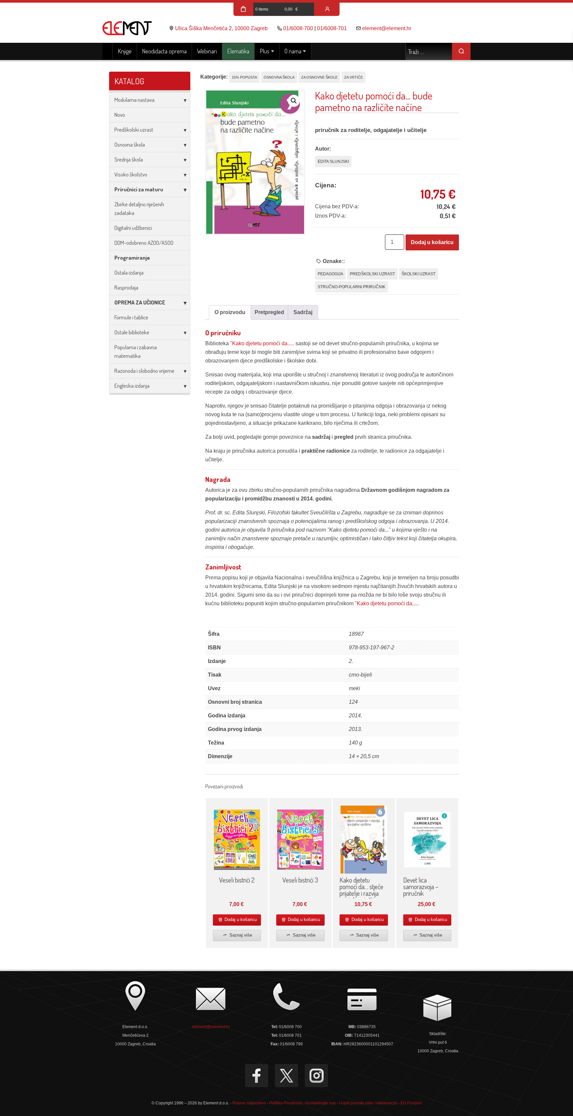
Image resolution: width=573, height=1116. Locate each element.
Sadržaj (302, 312)
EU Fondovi (411, 1103)
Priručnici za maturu (138, 189)
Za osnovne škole (319, 77)
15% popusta (244, 77)
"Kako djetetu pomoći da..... (262, 343)
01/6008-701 (332, 28)
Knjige (125, 51)
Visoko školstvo (130, 174)
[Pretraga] (461, 51)
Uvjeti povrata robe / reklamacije (368, 1103)
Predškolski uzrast (133, 129)
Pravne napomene (249, 1103)
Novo (119, 114)
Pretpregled (269, 312)
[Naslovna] (107, 51)
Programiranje (132, 257)
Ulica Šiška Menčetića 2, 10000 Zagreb (221, 28)
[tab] (230, 312)
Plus (264, 51)
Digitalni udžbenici (133, 227)
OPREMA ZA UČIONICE (139, 302)
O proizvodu (230, 312)
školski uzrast (418, 274)
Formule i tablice (131, 317)
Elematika (238, 51)
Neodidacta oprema (164, 51)
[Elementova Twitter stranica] (286, 1075)
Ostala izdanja (129, 272)
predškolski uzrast (372, 274)
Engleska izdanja (132, 385)
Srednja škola (128, 159)
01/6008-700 (298, 28)
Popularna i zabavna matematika (135, 351)
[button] (294, 101)
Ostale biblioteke (131, 332)
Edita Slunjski (333, 161)
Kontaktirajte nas (321, 1103)
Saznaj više (240, 935)
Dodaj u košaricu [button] (240, 919)
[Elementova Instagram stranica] (316, 1075)
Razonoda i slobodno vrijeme (144, 370)
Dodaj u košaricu (432, 242)
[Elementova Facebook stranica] (256, 1075)
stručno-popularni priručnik (351, 287)
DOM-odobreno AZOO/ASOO (143, 242)
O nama (293, 51)
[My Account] (327, 9)
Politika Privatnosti (285, 1103)
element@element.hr (386, 28)
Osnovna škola (129, 144)
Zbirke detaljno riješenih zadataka (139, 208)
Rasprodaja (126, 287)
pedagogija (330, 274)
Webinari (207, 51)
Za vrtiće (353, 77)
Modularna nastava (134, 99)
